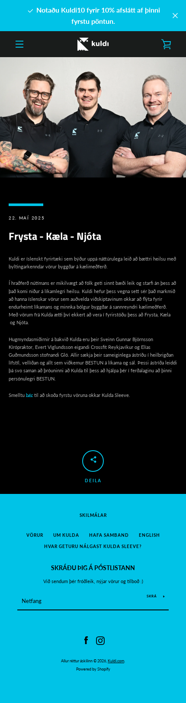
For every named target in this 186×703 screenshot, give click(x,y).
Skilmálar (93, 515)
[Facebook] (86, 640)
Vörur (34, 535)
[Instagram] (100, 640)
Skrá (152, 596)
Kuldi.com (116, 660)
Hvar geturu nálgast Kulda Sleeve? (93, 546)
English (149, 535)
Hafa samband (109, 535)
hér (29, 395)
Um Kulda (66, 535)
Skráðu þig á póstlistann (93, 567)
